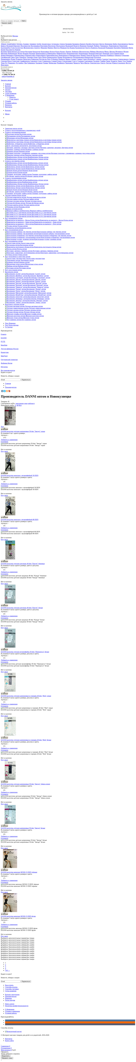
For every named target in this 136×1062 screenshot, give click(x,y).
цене (26, 403)
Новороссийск (30, 55)
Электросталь (95, 63)
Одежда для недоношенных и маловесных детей (22, 130)
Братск (131, 44)
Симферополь (25, 61)
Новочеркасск (64, 55)
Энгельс (109, 63)
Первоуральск (52, 57)
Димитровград (113, 46)
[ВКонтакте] (2, 391)
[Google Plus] (9, 391)
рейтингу (31, 403)
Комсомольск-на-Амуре (16, 51)
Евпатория (123, 46)
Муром (125, 51)
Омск (13, 57)
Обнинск (117, 55)
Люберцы (75, 51)
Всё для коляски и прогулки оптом (17, 256)
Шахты (86, 63)
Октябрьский (5, 57)
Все (20, 405)
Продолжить (6, 1056)
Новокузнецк (119, 53)
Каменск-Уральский (98, 48)
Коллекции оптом (11, 272)
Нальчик (32, 53)
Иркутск (57, 48)
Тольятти (114, 61)
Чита (82, 63)
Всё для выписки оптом (13, 218)
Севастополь (113, 59)
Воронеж (83, 46)
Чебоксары (53, 63)
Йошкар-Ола (64, 48)
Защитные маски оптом (13, 128)
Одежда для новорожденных (15, 132)
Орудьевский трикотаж (9, 359)
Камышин (109, 48)
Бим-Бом (4, 345)
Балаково (68, 44)
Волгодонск (60, 46)
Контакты (8, 107)
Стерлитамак (67, 61)
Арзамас (26, 44)
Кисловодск (10, 50)
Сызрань (81, 61)
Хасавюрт (39, 63)
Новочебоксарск (52, 55)
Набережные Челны (15, 53)
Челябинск (61, 63)
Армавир (32, 44)
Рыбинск (62, 59)
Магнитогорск (84, 51)
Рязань (67, 59)
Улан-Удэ (4, 63)
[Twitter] (5, 391)
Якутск (128, 63)
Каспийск (117, 48)
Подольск (97, 57)
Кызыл (62, 51)
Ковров (17, 50)
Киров (3, 50)
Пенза (44, 57)
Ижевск (50, 48)
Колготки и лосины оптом (14, 304)
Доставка (8, 91)
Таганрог (96, 61)
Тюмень (129, 61)
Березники (109, 44)
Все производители (8, 370)
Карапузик (5, 352)
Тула (124, 61)
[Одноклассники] (7, 391)
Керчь (131, 48)
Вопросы (8, 105)
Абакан (3, 44)
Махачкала (100, 51)
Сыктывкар (88, 61)
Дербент (97, 46)
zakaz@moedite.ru (8, 76)
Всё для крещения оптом (14, 230)
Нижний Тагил (108, 53)
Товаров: (4, 401)
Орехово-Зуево (32, 57)
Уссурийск (19, 63)
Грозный (90, 46)
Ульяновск (11, 63)
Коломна (4, 51)
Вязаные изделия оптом (13, 209)
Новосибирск (41, 55)
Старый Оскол (56, 61)
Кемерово (124, 48)
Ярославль (4, 65)
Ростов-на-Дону (45, 59)
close (2, 38)
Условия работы (11, 103)
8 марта (3, 334)
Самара (79, 59)
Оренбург (22, 57)
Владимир (44, 46)
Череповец (69, 63)
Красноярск (45, 51)
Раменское (35, 59)
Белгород (95, 44)
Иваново (44, 48)
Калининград (80, 48)
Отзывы (8, 101)
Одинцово (125, 55)
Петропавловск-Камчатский (83, 57)
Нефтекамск (51, 53)
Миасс (106, 51)
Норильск (103, 55)
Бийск (115, 44)
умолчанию (19, 403)
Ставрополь (46, 61)
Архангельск (46, 44)
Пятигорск (27, 59)
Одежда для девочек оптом (15, 161)
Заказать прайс (7, 23)
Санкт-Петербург (89, 59)
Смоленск (33, 61)
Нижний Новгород (95, 53)
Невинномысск (41, 53)
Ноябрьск (110, 55)
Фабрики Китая (6, 363)
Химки (45, 63)
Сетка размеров (10, 93)
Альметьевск (11, 44)
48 (17, 405)
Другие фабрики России (9, 349)
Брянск (3, 46)
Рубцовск (54, 59)
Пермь (59, 57)
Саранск (99, 59)
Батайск (89, 44)
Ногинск (96, 55)
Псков (13, 59)
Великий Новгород (13, 46)
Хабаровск (31, 63)
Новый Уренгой (86, 55)
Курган (52, 51)
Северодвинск (123, 59)
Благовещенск (123, 44)
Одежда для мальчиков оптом (15, 178)
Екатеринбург (6, 48)
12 (15, 405)
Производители (10, 88)
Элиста (102, 63)
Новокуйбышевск (7, 55)
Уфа (25, 63)
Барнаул (83, 44)
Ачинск (62, 44)
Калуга (88, 48)
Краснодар (36, 51)
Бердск (101, 44)
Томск (120, 61)
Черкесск (76, 63)
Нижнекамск (83, 53)
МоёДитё (4, 356)
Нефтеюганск (61, 53)
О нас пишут (14, 99)
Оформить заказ (7, 1058)
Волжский (69, 46)
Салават (73, 59)
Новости (12, 97)
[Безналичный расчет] (13, 1031)
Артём (38, 44)
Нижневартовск (72, 53)
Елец (13, 48)
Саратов (105, 59)
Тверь (108, 61)
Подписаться (26, 380)
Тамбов (103, 61)
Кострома (28, 51)
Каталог (8, 86)
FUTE (3, 341)
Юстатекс (4, 367)
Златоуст (37, 48)
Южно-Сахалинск (118, 63)
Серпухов (15, 61)
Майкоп (93, 51)
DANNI (3, 338)
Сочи (40, 61)
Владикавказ (35, 46)
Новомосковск (19, 55)
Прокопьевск (5, 59)
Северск (132, 59)
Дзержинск (104, 46)
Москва (15, 36)
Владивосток (25, 46)
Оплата (7, 89)
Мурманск (119, 51)
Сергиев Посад (6, 61)
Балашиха (76, 44)
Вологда (76, 46)
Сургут (74, 61)
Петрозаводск (68, 57)
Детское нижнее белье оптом (15, 195)
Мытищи (4, 53)
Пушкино (19, 59)
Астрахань (55, 44)
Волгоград (52, 46)
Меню (7, 114)
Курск (57, 51)
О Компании (9, 95)
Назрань (26, 53)
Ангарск (19, 44)
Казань (72, 48)
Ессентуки (19, 48)
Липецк (68, 51)
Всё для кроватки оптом (14, 241)
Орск (40, 57)
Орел (17, 57)
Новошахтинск (74, 55)
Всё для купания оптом (13, 270)
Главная (8, 84)
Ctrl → (7, 970)
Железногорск (28, 48)
